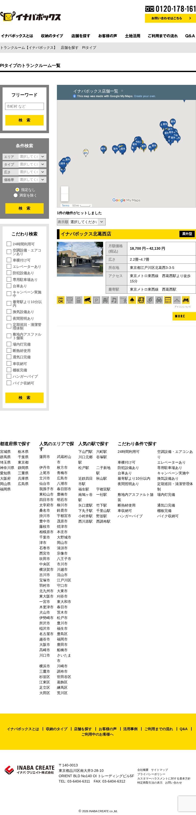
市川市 (62, 564)
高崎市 (44, 650)
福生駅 (83, 489)
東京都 (23, 462)
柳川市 (62, 505)
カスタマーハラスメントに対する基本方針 (164, 778)
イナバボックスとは (23, 729)
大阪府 (5, 478)
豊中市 (44, 521)
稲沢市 (44, 628)
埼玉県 (5, 462)
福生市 (62, 628)
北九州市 (46, 591)
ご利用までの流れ (158, 729)
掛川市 (44, 516)
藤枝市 (44, 526)
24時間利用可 (24, 244)
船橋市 (62, 650)
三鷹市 (44, 671)
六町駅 (101, 452)
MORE (180, 316)
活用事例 (130, 729)
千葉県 (23, 457)
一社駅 (101, 494)
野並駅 (101, 516)
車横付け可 (22, 260)
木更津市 (46, 607)
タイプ (9, 164)
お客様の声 (108, 729)
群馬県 (5, 457)
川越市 (62, 569)
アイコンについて (183, 306)
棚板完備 (20, 370)
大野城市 (64, 537)
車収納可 (20, 363)
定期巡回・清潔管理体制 (27, 326)
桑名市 (44, 510)
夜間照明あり (23, 318)
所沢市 (44, 623)
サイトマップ (159, 769)
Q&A (184, 729)
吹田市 (44, 559)
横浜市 (44, 666)
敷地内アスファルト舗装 (27, 336)
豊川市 (62, 623)
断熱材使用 (22, 350)
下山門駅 (85, 452)
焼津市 (62, 526)
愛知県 (5, 473)
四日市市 (46, 500)
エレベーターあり (27, 266)
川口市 (44, 655)
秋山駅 (101, 478)
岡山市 (62, 543)
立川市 (44, 478)
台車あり (20, 286)
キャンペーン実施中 (27, 293)
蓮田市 (44, 457)
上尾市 (44, 473)
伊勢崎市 (46, 618)
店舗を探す (83, 729)
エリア (9, 156)
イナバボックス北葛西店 (86, 233)
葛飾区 (62, 682)
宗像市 (62, 553)
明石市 (62, 500)
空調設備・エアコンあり (27, 252)
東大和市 (64, 602)
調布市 (62, 671)
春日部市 (64, 489)
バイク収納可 (23, 383)
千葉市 (44, 537)
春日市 (62, 607)
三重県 (23, 473)
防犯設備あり (23, 273)
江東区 (44, 682)
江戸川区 (64, 580)
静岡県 (23, 468)
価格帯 (9, 179)
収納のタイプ (56, 729)
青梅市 (62, 473)
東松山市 (46, 494)
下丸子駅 (85, 511)
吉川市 (44, 575)
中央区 (44, 564)
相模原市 (46, 532)
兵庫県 (23, 478)
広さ (7, 172)
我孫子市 (46, 489)
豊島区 (62, 634)
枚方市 (62, 467)
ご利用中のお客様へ (97, 734)
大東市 (62, 591)
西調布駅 (103, 521)
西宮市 (44, 553)
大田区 (44, 693)
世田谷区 (64, 677)
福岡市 (62, 639)
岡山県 (5, 484)
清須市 (62, 548)
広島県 (23, 484)
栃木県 (23, 452)
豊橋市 (62, 494)
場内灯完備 (22, 344)
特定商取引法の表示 (150, 782)
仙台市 (44, 483)
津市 (42, 543)
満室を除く (28, 195)
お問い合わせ (173, 782)
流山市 (62, 575)
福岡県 (5, 489)
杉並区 (44, 677)
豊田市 (62, 644)
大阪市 (44, 644)
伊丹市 (44, 467)
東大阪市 (46, 596)
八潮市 (62, 483)
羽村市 (44, 585)
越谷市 (44, 639)
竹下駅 (101, 505)
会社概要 (143, 769)
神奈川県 (7, 468)
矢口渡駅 (85, 505)
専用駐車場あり (25, 279)
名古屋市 (46, 634)
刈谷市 (62, 596)
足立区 (44, 687)
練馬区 (62, 687)
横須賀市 (46, 569)
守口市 (62, 585)
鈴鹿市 (62, 510)
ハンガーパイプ (25, 376)
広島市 (62, 478)
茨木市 (62, 612)
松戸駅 (83, 468)
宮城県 (5, 452)
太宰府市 (46, 505)
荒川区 (62, 693)
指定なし (28, 190)
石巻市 (44, 548)
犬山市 (44, 612)
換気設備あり (23, 312)
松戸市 (62, 618)
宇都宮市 (64, 516)
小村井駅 (85, 516)
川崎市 (62, 666)
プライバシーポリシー (151, 774)
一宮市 (44, 602)
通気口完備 (22, 357)
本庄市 (62, 532)
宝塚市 (44, 580)
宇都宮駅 (103, 489)
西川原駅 (85, 521)
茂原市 (62, 521)
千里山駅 (103, 511)
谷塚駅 (101, 457)
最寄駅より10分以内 (27, 303)
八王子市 (64, 559)
